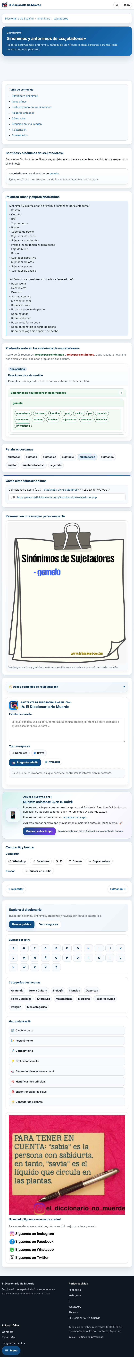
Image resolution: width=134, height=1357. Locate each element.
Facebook (75, 1289)
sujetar (12, 465)
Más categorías (37, 1007)
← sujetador (16, 888)
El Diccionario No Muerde (84, 1318)
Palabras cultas (105, 998)
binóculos (102, 419)
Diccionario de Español (19, 18)
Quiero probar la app (39, 831)
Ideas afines (19, 101)
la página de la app (74, 817)
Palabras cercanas (23, 112)
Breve (40, 752)
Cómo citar (19, 118)
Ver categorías (48, 924)
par (90, 413)
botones (38, 419)
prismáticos (23, 425)
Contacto (8, 1331)
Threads (74, 1312)
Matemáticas (64, 998)
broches (53, 419)
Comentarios (20, 135)
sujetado (31, 456)
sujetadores (61, 18)
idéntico (55, 413)
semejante (22, 419)
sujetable (68, 456)
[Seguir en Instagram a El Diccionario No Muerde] (67, 1165)
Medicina (84, 998)
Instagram (75, 1295)
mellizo (79, 413)
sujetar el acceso (33, 465)
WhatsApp (75, 1306)
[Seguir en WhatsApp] (32, 1250)
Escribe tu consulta (20, 714)
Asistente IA (19, 129)
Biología (58, 990)
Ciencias (74, 990)
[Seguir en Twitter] (32, 1258)
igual (67, 413)
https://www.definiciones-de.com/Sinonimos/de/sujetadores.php (57, 497)
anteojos (86, 419)
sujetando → (118, 888)
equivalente (23, 413)
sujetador (14, 456)
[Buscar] (116, 5)
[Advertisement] (67, 66)
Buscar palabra (21, 924)
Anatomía (17, 990)
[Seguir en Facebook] (32, 1242)
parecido (102, 413)
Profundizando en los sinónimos (31, 107)
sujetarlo (56, 465)
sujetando (107, 456)
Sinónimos (43, 18)
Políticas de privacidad (90, 1337)
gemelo (54, 173)
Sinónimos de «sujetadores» (61, 489)
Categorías (9, 1337)
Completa (21, 752)
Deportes (92, 990)
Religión (16, 1007)
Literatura (43, 998)
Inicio (72, 1337)
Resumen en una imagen (27, 124)
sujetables (49, 456)
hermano (40, 413)
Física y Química (21, 998)
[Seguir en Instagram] (32, 1234)
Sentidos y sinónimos (25, 95)
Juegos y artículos (13, 1343)
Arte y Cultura (38, 990)
